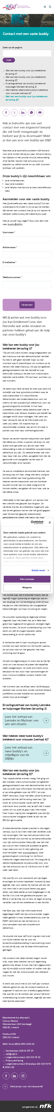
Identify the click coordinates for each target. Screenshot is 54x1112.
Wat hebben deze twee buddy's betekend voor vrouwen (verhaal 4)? (27, 92)
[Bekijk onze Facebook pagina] (6, 1075)
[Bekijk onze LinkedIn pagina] (14, 1075)
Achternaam (9, 247)
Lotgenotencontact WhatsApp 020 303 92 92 (28, 1063)
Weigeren (27, 587)
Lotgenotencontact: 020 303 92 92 (23, 1057)
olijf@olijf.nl (11, 1054)
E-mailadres (9, 262)
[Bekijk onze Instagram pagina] (22, 1075)
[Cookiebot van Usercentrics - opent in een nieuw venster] (32, 522)
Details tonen (38, 570)
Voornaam (8, 232)
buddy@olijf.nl (15, 224)
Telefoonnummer (12, 277)
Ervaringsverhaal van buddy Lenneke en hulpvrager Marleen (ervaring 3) (26, 85)
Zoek (8, 60)
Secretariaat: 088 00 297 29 (19, 1050)
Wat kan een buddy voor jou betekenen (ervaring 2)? (26, 79)
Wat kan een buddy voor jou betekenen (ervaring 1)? (26, 72)
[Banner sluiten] (50, 522)
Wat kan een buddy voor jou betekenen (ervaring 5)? (27, 98)
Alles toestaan (27, 579)
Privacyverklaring (14, 1060)
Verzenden (27, 304)
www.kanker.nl (30, 852)
